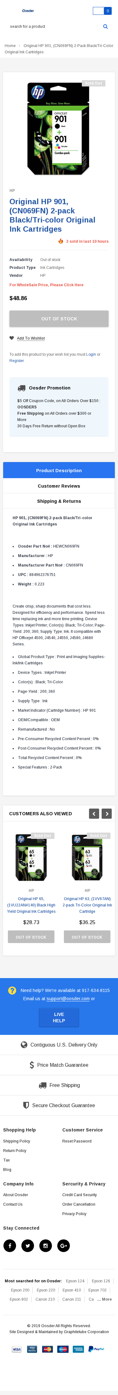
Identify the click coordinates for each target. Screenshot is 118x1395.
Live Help (59, 1017)
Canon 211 (71, 1299)
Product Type (22, 267)
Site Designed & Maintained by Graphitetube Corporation (59, 1332)
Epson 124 (75, 1281)
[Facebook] (9, 1245)
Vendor (16, 275)
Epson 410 (72, 1290)
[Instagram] (45, 1245)
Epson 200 (20, 1290)
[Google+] (63, 1245)
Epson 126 (101, 1281)
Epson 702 (97, 1290)
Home (10, 46)
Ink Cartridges (52, 267)
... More (104, 1299)
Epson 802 (19, 1299)
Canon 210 (45, 1299)
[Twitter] (27, 1245)
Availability (20, 260)
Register (16, 361)
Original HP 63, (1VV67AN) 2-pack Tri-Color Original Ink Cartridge (87, 905)
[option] (31, 891)
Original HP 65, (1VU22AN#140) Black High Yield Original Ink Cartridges (31, 905)
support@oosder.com (68, 998)
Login (91, 354)
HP (12, 190)
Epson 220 (46, 1290)
